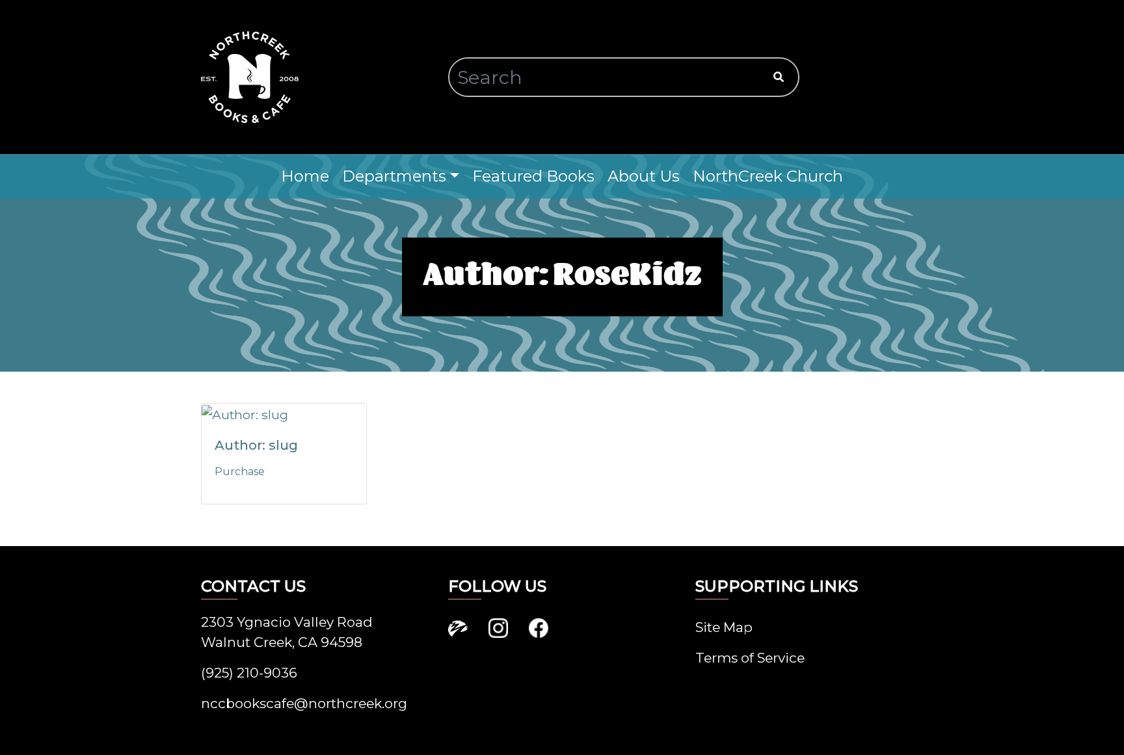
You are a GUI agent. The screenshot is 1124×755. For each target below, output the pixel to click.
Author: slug (256, 445)
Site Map (724, 627)
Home (305, 176)
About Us (644, 176)
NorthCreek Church (768, 176)
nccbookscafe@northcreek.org (304, 703)
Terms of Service (750, 658)
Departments (394, 176)
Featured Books (533, 176)
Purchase (240, 471)
